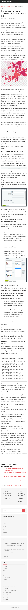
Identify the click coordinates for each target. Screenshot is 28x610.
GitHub (4, 526)
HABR (4, 523)
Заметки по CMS (8, 577)
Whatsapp (5, 532)
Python (5, 568)
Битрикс (12, 6)
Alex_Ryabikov (12, 18)
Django (5, 566)
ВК (3, 529)
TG (3, 520)
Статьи (8, 6)
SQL (5, 570)
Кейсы (12, 485)
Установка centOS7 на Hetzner (11, 552)
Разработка (20, 485)
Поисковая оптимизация (10, 590)
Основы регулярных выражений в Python (14, 543)
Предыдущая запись (8, 494)
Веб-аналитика (7, 575)
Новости (15, 485)
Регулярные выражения (10, 597)
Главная (3, 6)
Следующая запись (19, 496)
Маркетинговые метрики (10, 586)
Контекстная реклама (9, 581)
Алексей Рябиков (6, 1)
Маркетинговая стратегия (10, 584)
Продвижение (7, 592)
